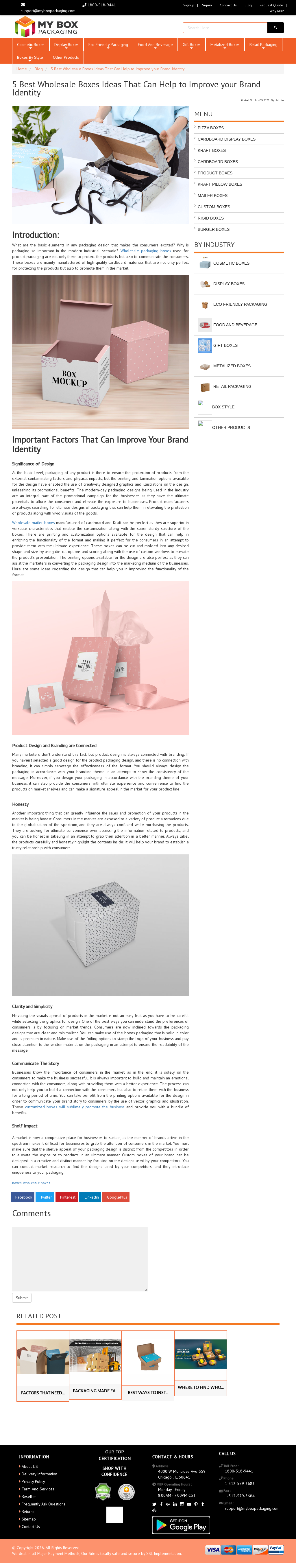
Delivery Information (39, 1474)
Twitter (45, 1197)
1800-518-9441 (101, 5)
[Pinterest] (196, 1505)
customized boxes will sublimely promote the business (75, 1106)
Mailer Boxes (212, 195)
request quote (271, 5)
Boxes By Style (30, 59)
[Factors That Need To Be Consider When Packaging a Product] (43, 1356)
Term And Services (38, 1489)
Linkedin (90, 1197)
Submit (22, 1297)
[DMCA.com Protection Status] (103, 1491)
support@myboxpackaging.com (252, 1508)
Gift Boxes (192, 46)
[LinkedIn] (175, 1505)
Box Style (223, 406)
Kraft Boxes (212, 150)
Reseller (29, 1496)
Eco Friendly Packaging (108, 46)
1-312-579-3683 (240, 1483)
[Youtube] (189, 1505)
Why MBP (277, 11)
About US (30, 1466)
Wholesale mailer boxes (33, 522)
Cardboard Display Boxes (227, 139)
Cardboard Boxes (218, 161)
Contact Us (228, 5)
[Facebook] (161, 1505)
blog (248, 5)
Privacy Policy (33, 1481)
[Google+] (168, 1505)
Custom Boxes (214, 206)
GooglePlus (116, 1197)
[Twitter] (154, 1505)
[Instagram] (182, 1505)
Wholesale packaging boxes (146, 250)
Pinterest (66, 1197)
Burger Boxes (214, 229)
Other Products (66, 57)
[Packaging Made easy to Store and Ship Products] (95, 1355)
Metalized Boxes (225, 46)
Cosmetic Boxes (31, 46)
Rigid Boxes (211, 218)
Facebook (22, 1197)
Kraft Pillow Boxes (220, 184)
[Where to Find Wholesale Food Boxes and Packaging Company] (201, 1354)
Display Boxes (66, 46)
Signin (207, 5)
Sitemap (29, 1519)
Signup (188, 5)
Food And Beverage (155, 46)
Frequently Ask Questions (43, 1504)
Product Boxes (215, 173)
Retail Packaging (263, 46)
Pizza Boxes (211, 128)
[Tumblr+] (203, 1505)
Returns (28, 1511)
